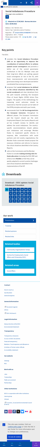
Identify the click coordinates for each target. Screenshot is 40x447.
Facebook (14, 411)
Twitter (18, 411)
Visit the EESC (8, 293)
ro (14, 201)
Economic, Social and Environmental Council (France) (18, 403)
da (22, 189)
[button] (32, 2)
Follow (37, 2)
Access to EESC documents (12, 339)
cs (18, 189)
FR (7, 17)
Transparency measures (11, 336)
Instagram (10, 411)
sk (18, 201)
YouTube (30, 411)
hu (18, 197)
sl (22, 201)
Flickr (26, 411)
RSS (5, 364)
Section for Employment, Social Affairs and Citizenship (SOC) (17, 256)
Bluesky (22, 411)
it (29, 193)
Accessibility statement (11, 350)
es (14, 189)
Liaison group (8, 396)
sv (29, 201)
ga (22, 193)
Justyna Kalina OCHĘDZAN (22, 33)
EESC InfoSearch (11, 313)
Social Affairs (11, 271)
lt (14, 197)
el (10, 193)
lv (10, 197)
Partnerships (8, 383)
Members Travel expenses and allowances (16, 344)
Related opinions (11, 231)
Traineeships (8, 377)
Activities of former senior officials (14, 347)
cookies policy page (14, 427)
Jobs (5, 374)
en (14, 193)
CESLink (6, 399)
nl (26, 197)
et (29, 189)
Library (6, 310)
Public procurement (10, 380)
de (26, 189)
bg (10, 189)
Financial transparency (10, 342)
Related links (9, 236)
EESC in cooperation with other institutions (16, 394)
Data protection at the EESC (12, 324)
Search (20, 445)
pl (29, 197)
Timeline (8, 226)
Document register (12, 307)
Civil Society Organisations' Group (18, 250)
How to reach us (9, 290)
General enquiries (9, 296)
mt (22, 197)
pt (10, 201)
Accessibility (26, 2)
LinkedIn (6, 411)
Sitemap (6, 361)
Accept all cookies (14, 437)
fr (18, 193)
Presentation (9, 220)
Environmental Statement (11, 327)
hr (26, 193)
